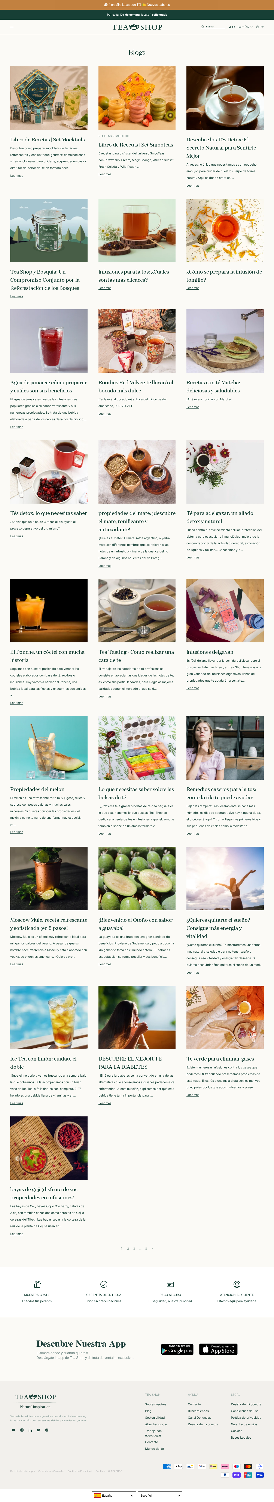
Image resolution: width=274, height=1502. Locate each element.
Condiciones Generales (51, 1471)
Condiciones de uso (244, 1411)
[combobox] (114, 1495)
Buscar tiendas (198, 1411)
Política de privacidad (246, 1417)
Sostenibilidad (155, 1417)
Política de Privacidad (80, 1471)
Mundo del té (154, 1448)
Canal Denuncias (199, 1417)
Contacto (151, 1442)
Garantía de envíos (244, 1424)
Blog (148, 1411)
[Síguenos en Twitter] (38, 1430)
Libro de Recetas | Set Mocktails (47, 139)
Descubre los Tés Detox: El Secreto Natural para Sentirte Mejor (221, 147)
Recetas (105, 136)
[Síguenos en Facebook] (47, 1430)
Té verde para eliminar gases (220, 1058)
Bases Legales (241, 1437)
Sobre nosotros (155, 1404)
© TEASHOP (115, 1471)
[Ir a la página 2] (152, 1248)
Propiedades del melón (37, 788)
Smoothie (121, 136)
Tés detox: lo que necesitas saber (48, 512)
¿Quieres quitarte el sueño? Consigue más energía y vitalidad (218, 927)
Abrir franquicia (156, 1424)
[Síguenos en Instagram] (22, 1430)
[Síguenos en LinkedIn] (30, 1430)
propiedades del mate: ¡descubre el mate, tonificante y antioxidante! (137, 521)
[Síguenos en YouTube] (13, 1430)
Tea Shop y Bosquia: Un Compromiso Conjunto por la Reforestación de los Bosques (45, 279)
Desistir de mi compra (203, 1424)
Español (243, 26)
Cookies (236, 1431)
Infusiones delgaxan (210, 651)
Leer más (16, 175)
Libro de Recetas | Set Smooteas (135, 144)
